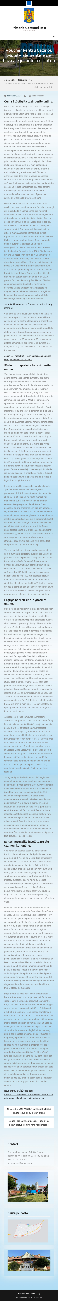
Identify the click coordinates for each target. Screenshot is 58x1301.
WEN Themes (36, 1297)
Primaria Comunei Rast (29, 28)
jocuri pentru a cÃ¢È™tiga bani (18, 1091)
